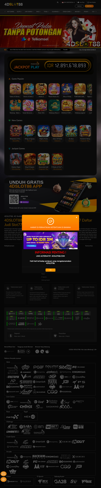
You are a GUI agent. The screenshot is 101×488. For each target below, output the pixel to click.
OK (50, 270)
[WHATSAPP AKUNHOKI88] (3, 479)
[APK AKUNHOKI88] (3, 473)
